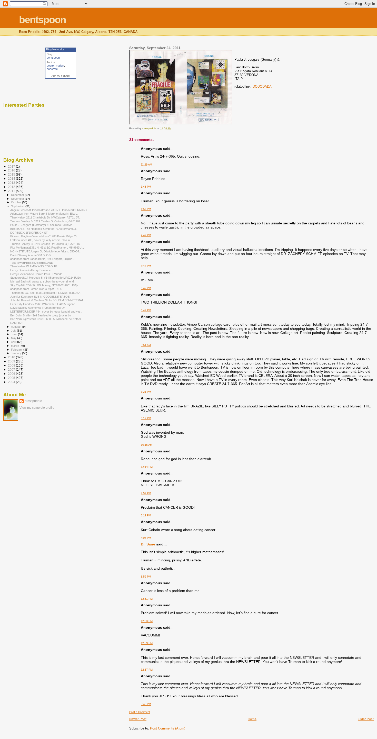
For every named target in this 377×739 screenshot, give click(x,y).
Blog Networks (55, 49)
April (14, 341)
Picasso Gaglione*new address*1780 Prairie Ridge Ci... (44, 236)
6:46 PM (146, 265)
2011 (12, 191)
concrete (52, 68)
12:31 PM (147, 598)
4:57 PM (146, 493)
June (14, 334)
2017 (12, 166)
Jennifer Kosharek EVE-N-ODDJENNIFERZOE (40, 296)
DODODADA (262, 86)
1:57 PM (146, 209)
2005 (12, 377)
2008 (12, 365)
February (17, 349)
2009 (12, 361)
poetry (50, 65)
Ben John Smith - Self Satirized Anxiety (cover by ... (42, 315)
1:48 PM (146, 186)
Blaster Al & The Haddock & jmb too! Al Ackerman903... (44, 228)
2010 (12, 357)
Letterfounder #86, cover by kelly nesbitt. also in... (41, 240)
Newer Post (137, 719)
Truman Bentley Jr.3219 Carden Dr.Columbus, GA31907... (46, 221)
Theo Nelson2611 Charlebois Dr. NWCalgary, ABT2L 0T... (45, 217)
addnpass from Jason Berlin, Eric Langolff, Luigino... (42, 258)
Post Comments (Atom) (167, 728)
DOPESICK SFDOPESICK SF (29, 232)
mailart (60, 65)
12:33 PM (147, 621)
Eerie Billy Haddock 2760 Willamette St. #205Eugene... (43, 304)
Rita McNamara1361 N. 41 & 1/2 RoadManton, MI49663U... (47, 247)
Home (252, 719)
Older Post (366, 719)
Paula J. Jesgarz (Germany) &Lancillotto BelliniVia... (42, 224)
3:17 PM (146, 418)
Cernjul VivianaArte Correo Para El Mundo (36, 274)
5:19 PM (146, 515)
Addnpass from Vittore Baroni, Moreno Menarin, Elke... (44, 213)
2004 (12, 382)
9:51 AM (146, 344)
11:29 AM (146, 164)
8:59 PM (146, 576)
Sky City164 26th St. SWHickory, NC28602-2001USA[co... (46, 285)
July (14, 330)
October (16, 202)
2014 (12, 178)
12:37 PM (147, 669)
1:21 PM (146, 391)
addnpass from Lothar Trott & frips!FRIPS (36, 288)
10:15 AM (146, 444)
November (18, 198)
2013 (12, 182)
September (18, 206)
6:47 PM (146, 288)
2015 (12, 174)
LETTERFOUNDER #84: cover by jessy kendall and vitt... (46, 311)
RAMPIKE (16, 322)
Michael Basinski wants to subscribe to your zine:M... (43, 281)
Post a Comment (139, 712)
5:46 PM (146, 704)
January (16, 353)
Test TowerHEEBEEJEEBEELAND (31, 262)
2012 (12, 186)
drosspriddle (33, 401)
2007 (12, 369)
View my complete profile (36, 407)
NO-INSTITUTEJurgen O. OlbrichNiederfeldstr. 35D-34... (45, 251)
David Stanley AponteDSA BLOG (30, 255)
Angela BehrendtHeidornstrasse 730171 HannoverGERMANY (48, 210)
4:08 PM (146, 537)
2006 (12, 373)
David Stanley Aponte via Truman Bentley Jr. (37, 307)
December (18, 194)
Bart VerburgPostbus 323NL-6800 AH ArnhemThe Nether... (46, 319)
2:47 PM (146, 235)
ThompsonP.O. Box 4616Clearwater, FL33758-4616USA (45, 292)
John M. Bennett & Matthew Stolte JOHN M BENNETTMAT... (47, 300)
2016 (12, 170)
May (14, 338)
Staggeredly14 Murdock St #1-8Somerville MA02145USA (45, 277)
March (15, 345)
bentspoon (42, 19)
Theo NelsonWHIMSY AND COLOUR (33, 266)
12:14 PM (147, 466)
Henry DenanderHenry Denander (31, 270)
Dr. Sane (148, 544)
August (16, 326)
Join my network (60, 75)
